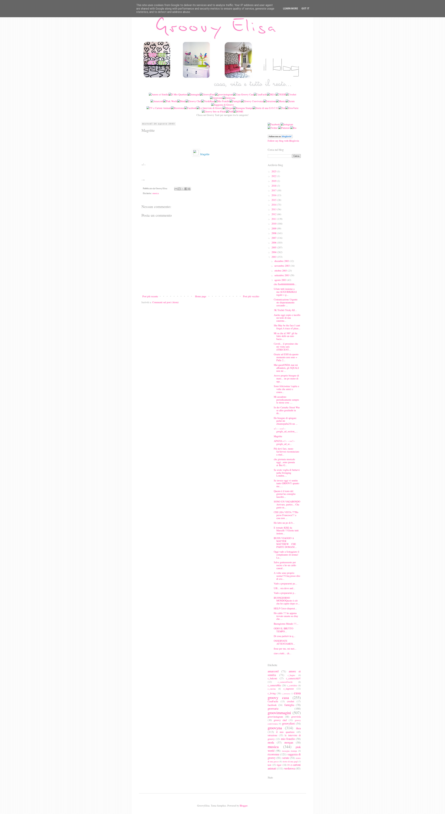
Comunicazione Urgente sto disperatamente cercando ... (285, 302)
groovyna (275, 727)
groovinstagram (275, 716)
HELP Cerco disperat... (285, 608)
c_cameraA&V (293, 678)
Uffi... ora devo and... (284, 588)
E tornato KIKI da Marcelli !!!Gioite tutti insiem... (286, 530)
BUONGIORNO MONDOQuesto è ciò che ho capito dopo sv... (287, 600)
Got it (305, 8)
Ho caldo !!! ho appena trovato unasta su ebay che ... (286, 616)
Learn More (290, 8)
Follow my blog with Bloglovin (283, 140)
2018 (274, 185)
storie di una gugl (290, 761)
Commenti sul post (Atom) (165, 302)
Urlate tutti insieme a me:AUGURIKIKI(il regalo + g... (285, 291)
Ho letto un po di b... (284, 522)
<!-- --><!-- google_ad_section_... (286, 430)
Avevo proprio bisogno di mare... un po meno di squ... (286, 378)
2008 (274, 233)
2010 (274, 223)
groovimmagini (279, 712)
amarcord (273, 671)
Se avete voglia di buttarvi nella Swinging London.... (287, 472)
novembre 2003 (282, 265)
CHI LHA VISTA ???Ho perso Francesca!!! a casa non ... (286, 515)
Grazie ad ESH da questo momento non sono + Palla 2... (286, 357)
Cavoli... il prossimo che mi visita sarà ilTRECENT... (286, 346)
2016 (274, 195)
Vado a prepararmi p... (285, 593)
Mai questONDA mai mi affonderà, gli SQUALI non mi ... (286, 367)
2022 (274, 176)
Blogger (243, 805)
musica (155, 193)
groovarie (273, 708)
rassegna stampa (289, 750)
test (269, 764)
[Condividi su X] (182, 189)
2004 (274, 252)
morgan (288, 742)
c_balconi (272, 678)
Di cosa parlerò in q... (284, 636)
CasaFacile (273, 701)
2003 (274, 256)
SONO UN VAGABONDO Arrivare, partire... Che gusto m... (287, 504)
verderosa (289, 768)
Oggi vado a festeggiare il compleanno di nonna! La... (286, 554)
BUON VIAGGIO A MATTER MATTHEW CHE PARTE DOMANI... (285, 542)
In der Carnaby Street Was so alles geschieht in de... (287, 410)
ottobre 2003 (281, 270)
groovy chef (280, 720)
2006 (274, 242)
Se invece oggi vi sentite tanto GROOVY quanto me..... (286, 483)
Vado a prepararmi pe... (285, 583)
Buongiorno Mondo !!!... (286, 623)
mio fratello (288, 739)
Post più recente (150, 296)
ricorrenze (273, 754)
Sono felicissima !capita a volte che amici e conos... (286, 389)
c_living (272, 693)
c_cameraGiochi (285, 682)
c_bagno (291, 675)
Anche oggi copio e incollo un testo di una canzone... (287, 318)
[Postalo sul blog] (179, 189)
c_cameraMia (274, 685)
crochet (290, 701)
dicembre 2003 (282, 261)
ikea (298, 728)
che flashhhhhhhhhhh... (285, 284)
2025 (274, 171)
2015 (274, 200)
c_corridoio (292, 685)
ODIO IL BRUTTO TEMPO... (283, 630)
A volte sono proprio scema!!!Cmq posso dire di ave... (287, 575)
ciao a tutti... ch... (282, 653)
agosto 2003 (280, 280)
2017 (274, 190)
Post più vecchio (251, 296)
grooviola (296, 716)
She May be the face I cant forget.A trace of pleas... (287, 327)
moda (271, 742)
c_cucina (272, 688)
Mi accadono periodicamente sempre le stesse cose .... (286, 399)
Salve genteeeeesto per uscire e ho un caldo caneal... (285, 565)
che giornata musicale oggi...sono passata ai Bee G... (284, 462)
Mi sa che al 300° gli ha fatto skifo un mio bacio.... (285, 336)
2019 (274, 181)
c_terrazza (286, 693)
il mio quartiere (285, 732)
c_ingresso (289, 688)
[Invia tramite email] (176, 189)
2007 (274, 237)
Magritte (278, 436)
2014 (274, 204)
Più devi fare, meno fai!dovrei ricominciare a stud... (286, 451)
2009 (274, 228)
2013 (274, 209)
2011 (274, 219)
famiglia (289, 705)
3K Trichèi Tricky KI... (285, 310)
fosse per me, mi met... (285, 648)
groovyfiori (288, 723)
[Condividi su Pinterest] (189, 189)
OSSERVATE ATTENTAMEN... (284, 642)
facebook (272, 705)
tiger (279, 764)
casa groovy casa (284, 695)
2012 (274, 214)
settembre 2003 (282, 275)
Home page (200, 296)
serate (285, 758)
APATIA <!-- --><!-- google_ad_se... (284, 442)
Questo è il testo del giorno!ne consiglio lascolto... (285, 494)
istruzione (272, 735)
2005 (274, 247)
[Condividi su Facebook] (186, 189)
